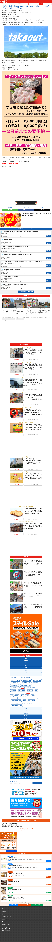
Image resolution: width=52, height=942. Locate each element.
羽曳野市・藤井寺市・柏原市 (16, 705)
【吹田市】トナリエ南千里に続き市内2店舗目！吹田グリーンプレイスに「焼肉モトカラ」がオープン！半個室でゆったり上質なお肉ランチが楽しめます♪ (32, 477)
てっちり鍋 (10, 318)
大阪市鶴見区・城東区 (15, 682)
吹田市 (36, 690)
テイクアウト (5, 318)
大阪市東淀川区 (28, 677)
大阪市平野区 (13, 690)
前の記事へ (10, 207)
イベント (45, 3)
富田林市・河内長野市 (15, 703)
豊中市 (26, 692)
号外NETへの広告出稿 (7, 916)
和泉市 (24, 700)
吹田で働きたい (20, 228)
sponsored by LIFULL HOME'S (29, 853)
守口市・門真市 (30, 690)
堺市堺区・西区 (14, 697)
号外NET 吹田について (7, 924)
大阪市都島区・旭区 (37, 680)
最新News (11, 3)
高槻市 (12, 695)
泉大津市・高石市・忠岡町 (16, 700)
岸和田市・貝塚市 (31, 700)
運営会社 (5, 911)
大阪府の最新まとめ (15, 677)
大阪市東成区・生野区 (25, 682)
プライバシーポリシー (7, 921)
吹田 (14, 318)
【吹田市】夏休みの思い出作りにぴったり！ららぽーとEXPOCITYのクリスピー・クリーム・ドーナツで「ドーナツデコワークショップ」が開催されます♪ (32, 397)
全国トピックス (4, 3)
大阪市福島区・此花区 (26, 680)
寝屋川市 (17, 695)
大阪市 (22, 677)
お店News (25, 3)
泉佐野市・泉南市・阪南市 (26, 703)
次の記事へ (41, 207)
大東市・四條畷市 (21, 690)
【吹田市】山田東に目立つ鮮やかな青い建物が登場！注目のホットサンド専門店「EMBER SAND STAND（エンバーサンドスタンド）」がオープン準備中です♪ (32, 382)
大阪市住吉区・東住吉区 (17, 687)
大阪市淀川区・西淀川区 (15, 680)
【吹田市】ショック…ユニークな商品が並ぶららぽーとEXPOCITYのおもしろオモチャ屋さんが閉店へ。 (32, 595)
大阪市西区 (34, 682)
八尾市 (32, 695)
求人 (15, 3)
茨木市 (12, 692)
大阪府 (21, 10)
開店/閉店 (20, 3)
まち (37, 3)
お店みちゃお (31, 3)
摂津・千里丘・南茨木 (36, 692)
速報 (50, 3)
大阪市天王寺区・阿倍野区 (26, 685)
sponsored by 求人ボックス (30, 228)
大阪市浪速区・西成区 (30, 687)
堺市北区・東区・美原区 (24, 697)
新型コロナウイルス (19, 318)
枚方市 (22, 695)
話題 (41, 3)
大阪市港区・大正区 (15, 685)
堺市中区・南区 (34, 697)
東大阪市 (27, 695)
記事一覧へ (26, 207)
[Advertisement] (26, 333)
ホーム (4, 908)
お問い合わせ (5, 919)
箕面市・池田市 (18, 692)
